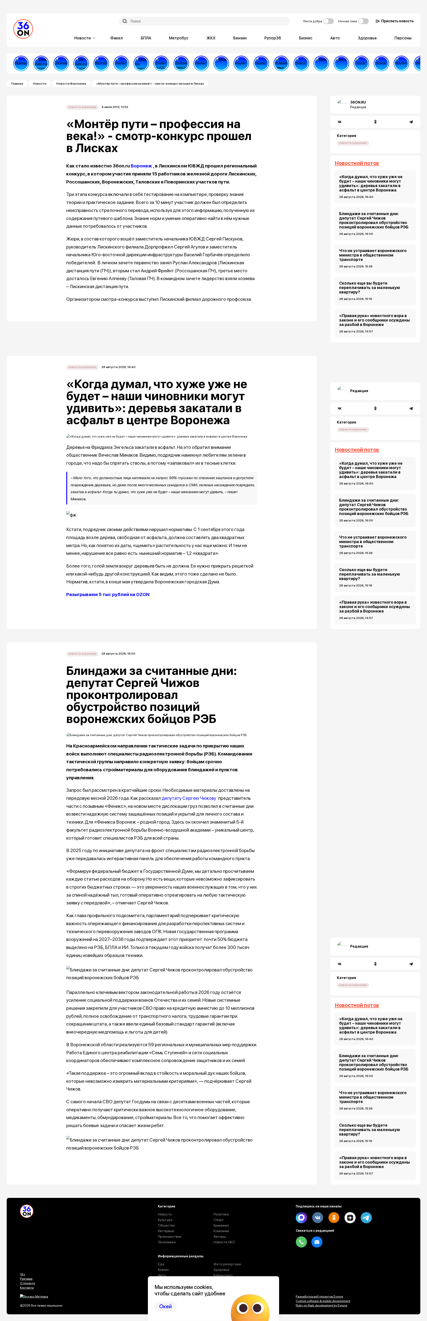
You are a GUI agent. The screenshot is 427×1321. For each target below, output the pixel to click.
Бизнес (305, 38)
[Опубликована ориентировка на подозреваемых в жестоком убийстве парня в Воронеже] (181, 63)
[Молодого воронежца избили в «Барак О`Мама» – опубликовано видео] (221, 63)
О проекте (27, 1283)
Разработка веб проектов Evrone (319, 1296)
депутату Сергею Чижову (189, 798)
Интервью (166, 1231)
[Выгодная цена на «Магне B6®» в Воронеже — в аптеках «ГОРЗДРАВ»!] (61, 63)
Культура (165, 1220)
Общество (166, 1225)
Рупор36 (272, 38)
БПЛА (146, 38)
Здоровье (367, 38)
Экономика (167, 1242)
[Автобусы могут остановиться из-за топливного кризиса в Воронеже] (401, 63)
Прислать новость (397, 21)
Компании (221, 1231)
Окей (165, 1306)
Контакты (27, 1287)
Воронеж (141, 166)
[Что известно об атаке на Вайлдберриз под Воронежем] (81, 63)
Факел (116, 38)
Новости (82, 38)
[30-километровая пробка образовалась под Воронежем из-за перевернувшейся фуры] (121, 63)
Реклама (26, 1278)
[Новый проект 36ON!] (141, 63)
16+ (22, 1274)
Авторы (220, 1236)
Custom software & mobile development (323, 1301)
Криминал (221, 1225)
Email (316, 1242)
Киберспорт (223, 1275)
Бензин (240, 38)
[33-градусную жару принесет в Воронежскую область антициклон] (381, 63)
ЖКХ (211, 38)
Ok (333, 1217)
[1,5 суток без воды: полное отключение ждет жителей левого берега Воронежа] (341, 63)
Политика (221, 1214)
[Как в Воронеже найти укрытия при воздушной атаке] (301, 63)
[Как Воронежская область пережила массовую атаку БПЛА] (361, 63)
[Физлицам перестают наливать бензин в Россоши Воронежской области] (261, 63)
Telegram (366, 1217)
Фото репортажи (227, 1264)
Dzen (350, 1217)
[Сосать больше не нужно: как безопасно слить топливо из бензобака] (201, 63)
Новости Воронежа (71, 83)
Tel (301, 1242)
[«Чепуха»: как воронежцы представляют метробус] (101, 63)
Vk (317, 1217)
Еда (161, 1264)
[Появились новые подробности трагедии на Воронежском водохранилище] (281, 63)
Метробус (178, 38)
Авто (335, 38)
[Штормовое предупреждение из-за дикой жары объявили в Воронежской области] (321, 63)
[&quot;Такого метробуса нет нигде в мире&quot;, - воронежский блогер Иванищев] (21, 63)
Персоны (403, 38)
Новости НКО (224, 1242)
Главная (17, 83)
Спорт (219, 1220)
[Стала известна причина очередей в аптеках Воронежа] (41, 63)
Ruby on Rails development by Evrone (321, 1305)
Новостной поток (357, 163)
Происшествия (169, 1236)
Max (301, 1217)
